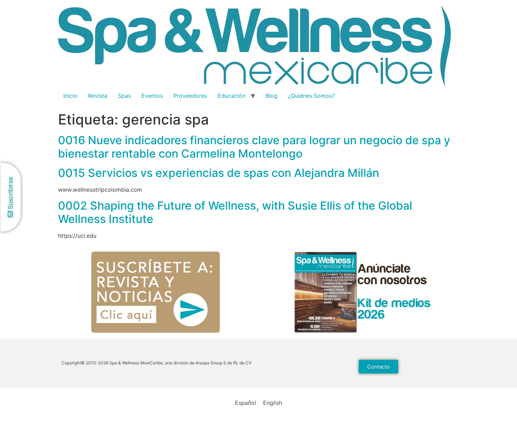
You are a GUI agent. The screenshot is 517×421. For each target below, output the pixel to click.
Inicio (70, 95)
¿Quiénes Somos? (311, 95)
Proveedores (190, 95)
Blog (271, 95)
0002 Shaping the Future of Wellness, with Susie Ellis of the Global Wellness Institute (235, 212)
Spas (124, 95)
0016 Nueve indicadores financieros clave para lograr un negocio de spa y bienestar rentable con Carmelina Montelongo (254, 146)
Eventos (152, 95)
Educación (231, 95)
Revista (97, 95)
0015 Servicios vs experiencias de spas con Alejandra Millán (218, 173)
